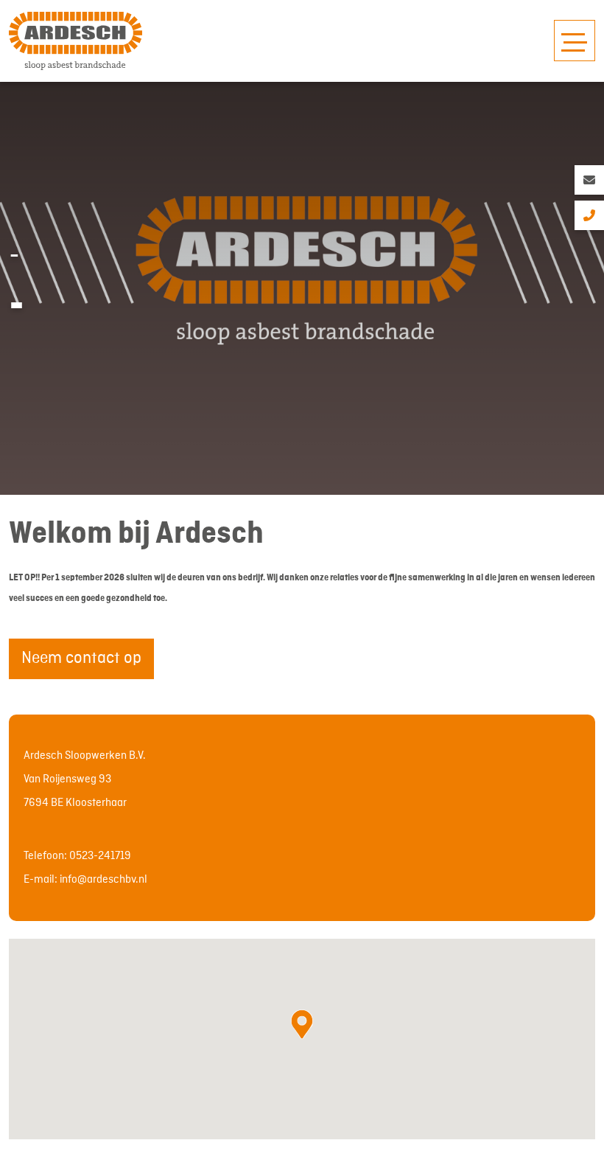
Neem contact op (81, 658)
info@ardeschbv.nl (103, 879)
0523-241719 (100, 856)
